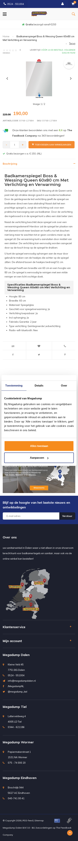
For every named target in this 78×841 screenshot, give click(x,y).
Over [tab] (64, 385)
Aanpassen (37, 457)
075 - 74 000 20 (17, 762)
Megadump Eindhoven (19, 778)
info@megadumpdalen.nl (22, 680)
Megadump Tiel (14, 707)
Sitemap (39, 820)
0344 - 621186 (16, 727)
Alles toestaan (39, 445)
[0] (72, 4)
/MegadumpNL (16, 686)
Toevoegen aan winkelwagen (53, 144)
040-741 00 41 (16, 798)
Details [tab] (39, 385)
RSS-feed (28, 820)
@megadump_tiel (17, 691)
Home (6, 36)
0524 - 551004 (15, 4)
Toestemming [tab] (13, 385)
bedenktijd (41, 24)
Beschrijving (10, 163)
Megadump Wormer (18, 742)
